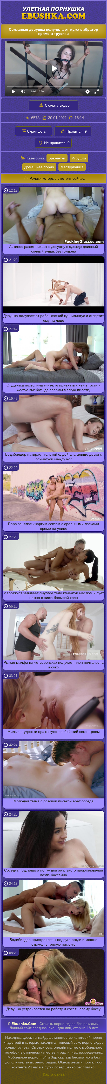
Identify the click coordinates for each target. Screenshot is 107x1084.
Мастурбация (72, 167)
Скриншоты (36, 131)
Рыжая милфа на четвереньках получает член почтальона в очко (54, 664)
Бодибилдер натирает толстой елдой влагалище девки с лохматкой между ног (53, 456)
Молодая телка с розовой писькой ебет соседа (53, 801)
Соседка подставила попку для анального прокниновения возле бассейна (53, 872)
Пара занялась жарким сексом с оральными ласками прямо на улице (53, 526)
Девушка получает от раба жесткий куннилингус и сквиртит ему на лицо (53, 318)
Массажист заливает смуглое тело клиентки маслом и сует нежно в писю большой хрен (53, 595)
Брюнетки (57, 158)
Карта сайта (53, 1074)
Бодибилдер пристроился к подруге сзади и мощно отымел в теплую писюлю (53, 942)
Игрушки (79, 158)
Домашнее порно (39, 167)
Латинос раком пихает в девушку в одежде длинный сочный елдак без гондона (53, 248)
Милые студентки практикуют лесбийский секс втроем (54, 732)
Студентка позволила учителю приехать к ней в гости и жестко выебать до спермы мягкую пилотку (53, 387)
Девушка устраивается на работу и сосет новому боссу (53, 1009)
